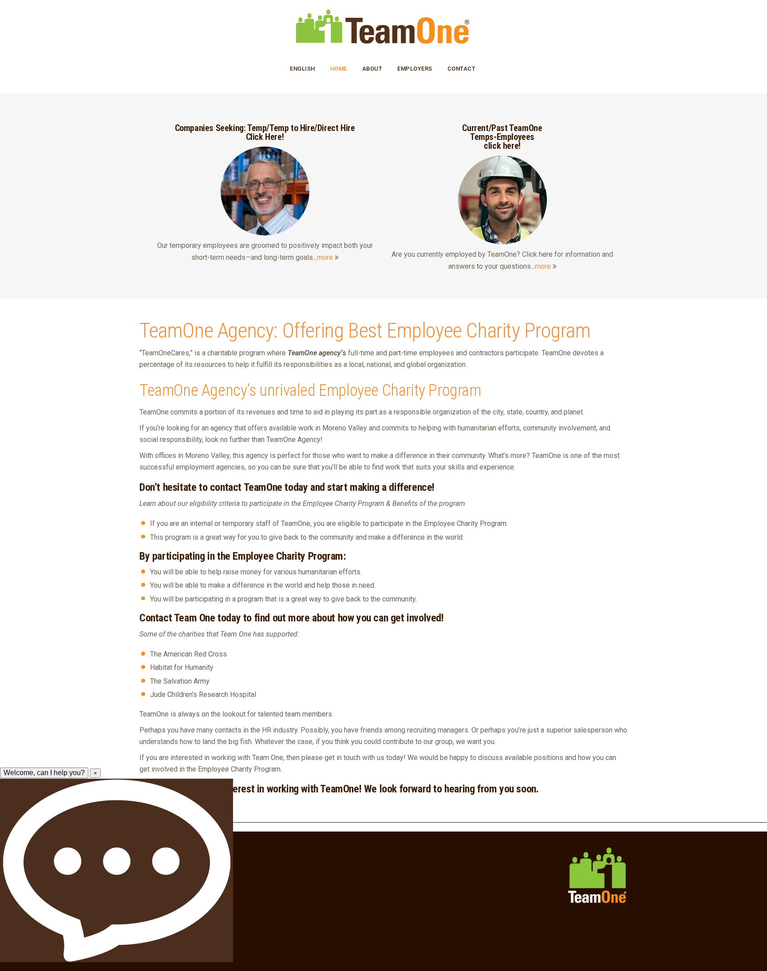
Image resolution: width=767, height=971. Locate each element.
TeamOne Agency (206, 330)
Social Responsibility (167, 894)
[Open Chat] (116, 870)
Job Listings (156, 868)
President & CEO (162, 855)
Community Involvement (173, 907)
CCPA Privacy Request (170, 958)
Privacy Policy (158, 945)
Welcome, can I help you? (44, 772)
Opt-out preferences (168, 932)
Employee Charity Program (177, 919)
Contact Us (154, 881)
